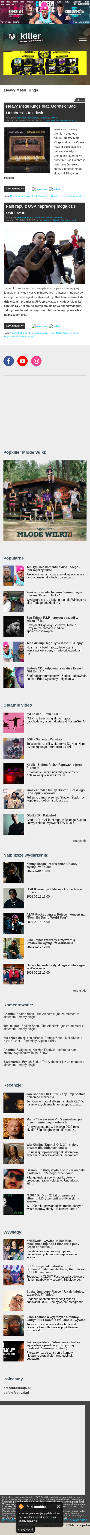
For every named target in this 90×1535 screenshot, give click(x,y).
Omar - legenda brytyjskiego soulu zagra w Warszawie (56, 966)
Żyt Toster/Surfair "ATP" (44, 714)
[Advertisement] (38, 410)
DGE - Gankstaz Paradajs (44, 739)
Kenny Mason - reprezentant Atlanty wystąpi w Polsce (52, 865)
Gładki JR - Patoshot (41, 815)
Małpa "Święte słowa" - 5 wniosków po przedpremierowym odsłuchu (54, 1121)
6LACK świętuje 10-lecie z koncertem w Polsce (54, 890)
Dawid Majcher (51, 120)
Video (54, 117)
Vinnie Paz (44, 196)
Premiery (58, 217)
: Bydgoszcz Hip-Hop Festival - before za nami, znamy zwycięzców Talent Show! (40, 1051)
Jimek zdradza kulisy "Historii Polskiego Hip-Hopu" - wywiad (56, 791)
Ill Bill (34, 196)
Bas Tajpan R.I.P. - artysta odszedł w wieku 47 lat (52, 619)
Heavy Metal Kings (20, 196)
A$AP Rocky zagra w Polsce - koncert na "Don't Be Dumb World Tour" (55, 916)
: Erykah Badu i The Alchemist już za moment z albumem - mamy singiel (41, 1015)
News (35, 117)
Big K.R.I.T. (26, 333)
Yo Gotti (74, 333)
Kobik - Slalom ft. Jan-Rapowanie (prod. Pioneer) (55, 766)
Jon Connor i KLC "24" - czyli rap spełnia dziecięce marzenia (56, 1095)
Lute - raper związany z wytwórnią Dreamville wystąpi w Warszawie (51, 941)
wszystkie (80, 841)
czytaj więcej (25, 1529)
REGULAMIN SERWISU (15, 1520)
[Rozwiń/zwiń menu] (83, 38)
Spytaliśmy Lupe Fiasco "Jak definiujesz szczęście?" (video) (56, 1293)
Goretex (55, 196)
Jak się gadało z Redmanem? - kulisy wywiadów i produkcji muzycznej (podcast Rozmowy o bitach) (53, 1345)
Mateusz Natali (51, 220)
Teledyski (44, 117)
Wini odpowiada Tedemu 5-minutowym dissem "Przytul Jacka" (54, 594)
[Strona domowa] (24, 38)
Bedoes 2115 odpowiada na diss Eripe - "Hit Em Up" (55, 670)
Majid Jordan (11, 336)
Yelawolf (14, 333)
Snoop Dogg (40, 333)
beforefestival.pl (16, 1392)
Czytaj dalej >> (15, 188)
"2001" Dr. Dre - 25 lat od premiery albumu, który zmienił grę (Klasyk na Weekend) (53, 1198)
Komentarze (38, 217)
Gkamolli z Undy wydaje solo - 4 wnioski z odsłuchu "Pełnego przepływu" (56, 1171)
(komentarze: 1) (68, 120)
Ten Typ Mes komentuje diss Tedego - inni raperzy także (53, 568)
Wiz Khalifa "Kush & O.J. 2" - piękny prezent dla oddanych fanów (52, 1146)
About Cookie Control (21, 1506)
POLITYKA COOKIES (75, 1520)
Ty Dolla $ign (26, 336)
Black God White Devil (72, 196)
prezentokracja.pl (17, 1387)
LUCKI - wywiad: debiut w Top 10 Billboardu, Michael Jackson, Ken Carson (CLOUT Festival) (56, 1269)
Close (58, 1506)
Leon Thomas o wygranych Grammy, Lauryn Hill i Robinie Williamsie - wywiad (56, 1318)
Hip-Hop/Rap (24, 117)
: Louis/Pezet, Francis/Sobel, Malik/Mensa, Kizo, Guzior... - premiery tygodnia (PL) (43, 1039)
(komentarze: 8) (69, 220)
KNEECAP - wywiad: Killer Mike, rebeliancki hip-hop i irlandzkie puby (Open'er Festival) (53, 1244)
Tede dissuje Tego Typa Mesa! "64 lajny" (55, 643)
